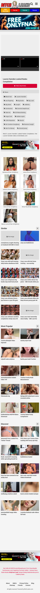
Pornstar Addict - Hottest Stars (28, 570)
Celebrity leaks (20, 574)
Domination (9, 108)
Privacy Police (24, 583)
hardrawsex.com (8, 570)
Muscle (21, 120)
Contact (28, 585)
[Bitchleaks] (15, 5)
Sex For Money (9, 128)
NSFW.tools (14, 568)
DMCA (15, 583)
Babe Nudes (5, 572)
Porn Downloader (31, 568)
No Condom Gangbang (12, 124)
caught (17, 104)
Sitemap (12, 585)
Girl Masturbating (20, 112)
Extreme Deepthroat (23, 108)
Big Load (31, 100)
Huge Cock (8, 116)
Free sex (15, 10)
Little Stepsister (10, 120)
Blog (32, 583)
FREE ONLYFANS (5, 10)
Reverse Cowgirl (29, 124)
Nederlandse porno (33, 572)
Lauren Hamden (21, 96)
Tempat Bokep (22, 572)
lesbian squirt (20, 116)
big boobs (21, 100)
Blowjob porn (22, 568)
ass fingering (9, 100)
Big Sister (8, 104)
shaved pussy (23, 128)
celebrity (27, 104)
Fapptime (16, 570)
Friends (20, 585)
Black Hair (8, 96)
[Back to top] (36, 589)
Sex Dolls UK (7, 568)
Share (6, 92)
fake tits (7, 112)
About (8, 583)
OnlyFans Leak (13, 572)
